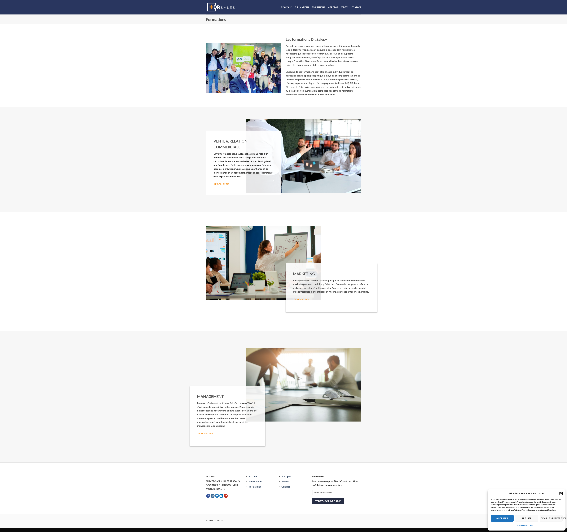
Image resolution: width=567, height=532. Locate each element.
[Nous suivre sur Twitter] (217, 496)
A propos (333, 7)
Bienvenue (286, 7)
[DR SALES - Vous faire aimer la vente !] (221, 7)
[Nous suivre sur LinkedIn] (221, 496)
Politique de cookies (525, 525)
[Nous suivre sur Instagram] (213, 496)
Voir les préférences (552, 518)
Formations (318, 7)
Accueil (253, 476)
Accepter (502, 518)
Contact (356, 7)
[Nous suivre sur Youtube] (226, 496)
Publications (302, 7)
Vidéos (344, 7)
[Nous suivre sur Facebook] (208, 496)
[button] (561, 493)
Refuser (527, 518)
